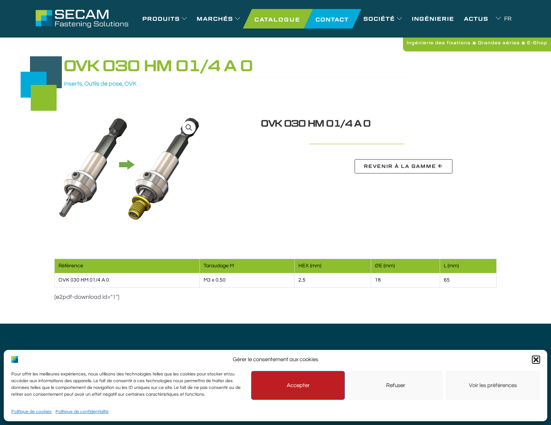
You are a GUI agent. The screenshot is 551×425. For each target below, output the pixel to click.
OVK (130, 84)
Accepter (298, 385)
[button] (536, 359)
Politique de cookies (31, 411)
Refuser (395, 385)
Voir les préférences (493, 385)
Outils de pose (103, 84)
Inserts (73, 84)
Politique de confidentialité (82, 411)
